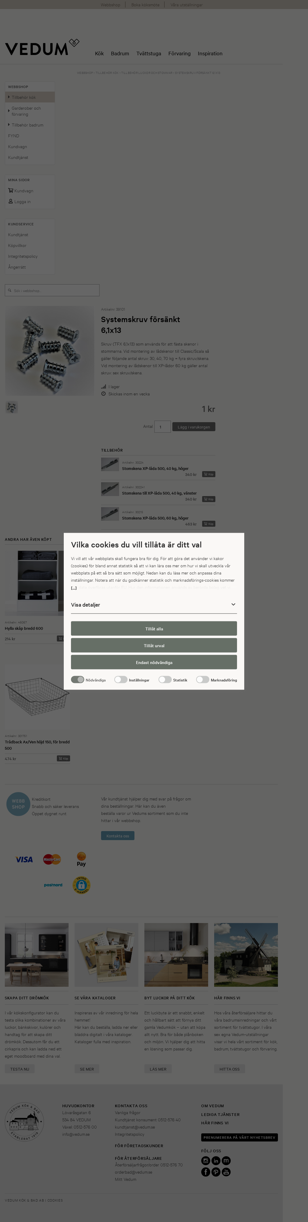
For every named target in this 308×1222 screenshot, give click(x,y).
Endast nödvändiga (154, 662)
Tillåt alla (154, 628)
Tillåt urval (154, 645)
